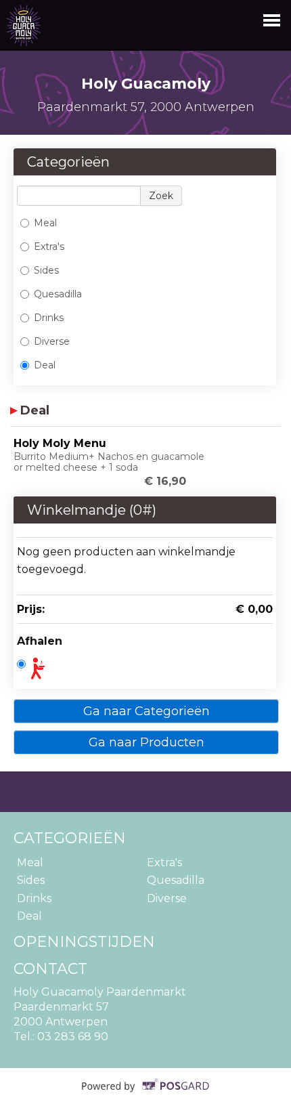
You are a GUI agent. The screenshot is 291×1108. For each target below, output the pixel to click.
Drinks (49, 318)
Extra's (49, 246)
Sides (46, 270)
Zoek (161, 196)
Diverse (52, 341)
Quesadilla (58, 294)
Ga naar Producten (146, 742)
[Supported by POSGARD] (146, 1094)
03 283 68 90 (72, 1036)
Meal (45, 223)
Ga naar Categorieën (146, 711)
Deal (44, 365)
